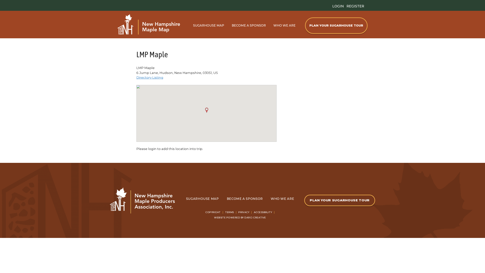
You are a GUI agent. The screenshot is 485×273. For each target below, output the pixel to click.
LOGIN (338, 6)
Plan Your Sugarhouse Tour (336, 25)
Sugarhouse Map (208, 25)
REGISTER (355, 6)
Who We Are (284, 25)
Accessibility (263, 212)
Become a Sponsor (245, 199)
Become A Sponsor (249, 25)
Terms (229, 212)
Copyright (213, 212)
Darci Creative (255, 217)
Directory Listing (149, 77)
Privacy (243, 212)
